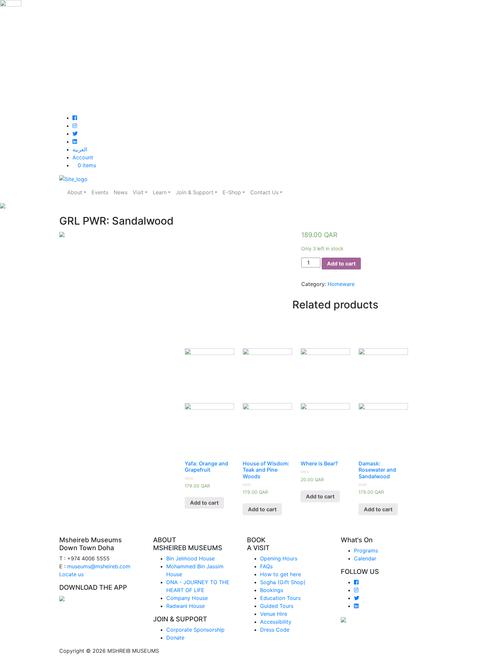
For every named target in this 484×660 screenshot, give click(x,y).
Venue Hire (273, 614)
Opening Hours (278, 558)
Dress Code (274, 629)
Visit (138, 192)
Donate (175, 637)
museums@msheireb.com (98, 566)
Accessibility (275, 621)
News (120, 192)
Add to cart (341, 263)
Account (82, 157)
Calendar (365, 558)
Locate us (71, 574)
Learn (160, 192)
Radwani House (185, 606)
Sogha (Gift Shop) (283, 582)
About (74, 192)
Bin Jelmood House (190, 558)
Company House (187, 598)
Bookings (271, 590)
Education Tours (280, 598)
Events (100, 192)
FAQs (266, 566)
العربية (79, 149)
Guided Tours (276, 606)
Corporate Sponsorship (195, 629)
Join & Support (194, 192)
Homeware (341, 284)
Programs (366, 550)
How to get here (280, 574)
